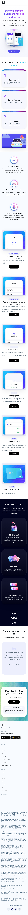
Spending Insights (6, 759)
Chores (3, 753)
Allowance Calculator (7, 801)
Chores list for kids (6, 804)
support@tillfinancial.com (7, 733)
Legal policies (5, 790)
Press (3, 781)
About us (4, 784)
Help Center (4, 779)
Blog (3, 776)
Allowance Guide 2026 (7, 798)
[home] (3, 2)
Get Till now (14, 51)
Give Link (4, 756)
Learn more (14, 267)
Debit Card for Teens (6, 765)
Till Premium (4, 762)
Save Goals (4, 750)
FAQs (3, 773)
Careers (3, 787)
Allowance (4, 747)
